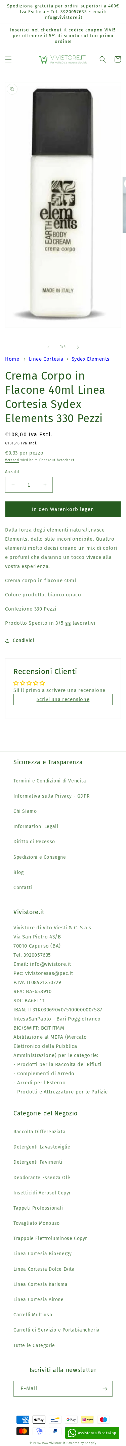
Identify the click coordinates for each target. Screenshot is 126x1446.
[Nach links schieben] (48, 347)
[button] (8, 59)
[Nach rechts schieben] (78, 347)
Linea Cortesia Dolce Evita (44, 1269)
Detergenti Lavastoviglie (41, 1147)
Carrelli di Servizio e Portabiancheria (56, 1330)
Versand (12, 460)
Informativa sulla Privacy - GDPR (51, 796)
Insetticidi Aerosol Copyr (42, 1193)
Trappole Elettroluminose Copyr (50, 1238)
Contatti (22, 887)
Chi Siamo (25, 811)
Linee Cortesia (46, 359)
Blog (18, 872)
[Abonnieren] (104, 1389)
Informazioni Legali (35, 826)
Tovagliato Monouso (36, 1223)
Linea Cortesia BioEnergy (42, 1254)
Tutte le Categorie (34, 1345)
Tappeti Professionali (38, 1208)
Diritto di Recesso (34, 842)
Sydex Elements (91, 359)
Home (12, 359)
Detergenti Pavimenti (37, 1162)
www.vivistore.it (53, 1443)
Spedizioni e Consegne (39, 857)
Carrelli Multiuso (32, 1315)
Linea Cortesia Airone (38, 1299)
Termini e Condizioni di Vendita (49, 781)
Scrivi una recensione (63, 699)
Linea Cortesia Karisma (40, 1284)
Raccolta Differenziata (39, 1132)
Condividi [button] (23, 640)
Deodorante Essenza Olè (41, 1178)
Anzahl (12, 471)
